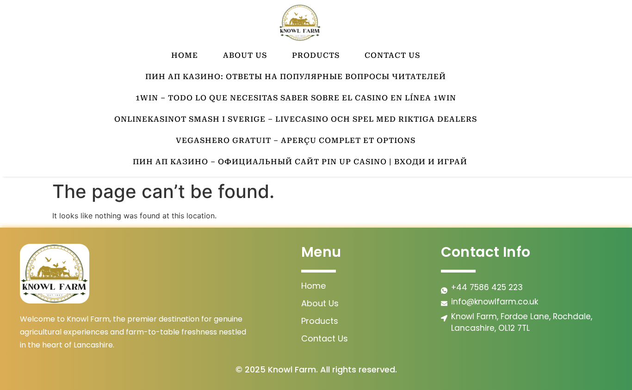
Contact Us (392, 55)
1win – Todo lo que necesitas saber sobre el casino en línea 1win (296, 97)
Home (184, 55)
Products (316, 55)
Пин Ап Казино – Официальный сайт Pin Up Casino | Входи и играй (300, 161)
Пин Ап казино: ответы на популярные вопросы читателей (295, 76)
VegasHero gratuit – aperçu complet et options (295, 140)
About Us (245, 55)
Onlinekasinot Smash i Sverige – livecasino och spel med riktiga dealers (295, 119)
